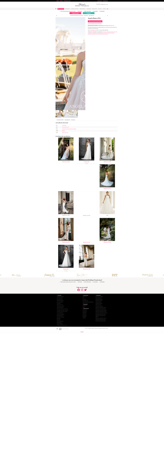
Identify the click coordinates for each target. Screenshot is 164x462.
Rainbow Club (85, 296)
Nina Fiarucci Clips (85, 300)
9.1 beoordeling (95, 11)
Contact (61, 0)
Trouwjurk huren (59, 322)
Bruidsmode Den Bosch (99, 299)
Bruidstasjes (84, 316)
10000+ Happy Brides (87, 11)
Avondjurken (59, 303)
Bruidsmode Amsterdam (99, 296)
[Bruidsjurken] (147, 275)
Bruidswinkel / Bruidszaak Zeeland (101, 320)
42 (67, 127)
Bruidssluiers (84, 312)
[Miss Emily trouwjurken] (49, 275)
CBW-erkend (80, 11)
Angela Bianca (86, 15)
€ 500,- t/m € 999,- (60, 299)
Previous (0, 275)
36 (63, 127)
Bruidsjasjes (84, 313)
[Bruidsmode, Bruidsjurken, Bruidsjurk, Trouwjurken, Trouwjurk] (56, 9)
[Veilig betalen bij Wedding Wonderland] (64, 329)
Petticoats (84, 317)
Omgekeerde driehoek (65, 128)
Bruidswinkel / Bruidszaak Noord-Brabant (100, 316)
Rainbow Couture (85, 303)
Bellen (58, 0)
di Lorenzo (84, 305)
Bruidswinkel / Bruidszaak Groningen (101, 311)
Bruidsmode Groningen (99, 303)
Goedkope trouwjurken (60, 296)
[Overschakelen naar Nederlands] (81, 331)
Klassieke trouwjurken (60, 321)
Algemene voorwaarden (98, 328)
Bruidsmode (58, 318)
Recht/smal (71, 128)
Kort (67, 132)
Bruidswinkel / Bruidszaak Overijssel (101, 318)
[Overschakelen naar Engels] (83, 331)
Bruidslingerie (85, 311)
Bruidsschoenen (85, 309)
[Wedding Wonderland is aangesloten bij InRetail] (57, 329)
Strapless (63, 130)
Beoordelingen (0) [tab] (67, 119)
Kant (65, 132)
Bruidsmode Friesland (99, 300)
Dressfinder (89, 13)
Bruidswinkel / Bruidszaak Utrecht (101, 319)
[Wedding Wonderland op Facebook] (78, 289)
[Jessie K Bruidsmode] (82, 275)
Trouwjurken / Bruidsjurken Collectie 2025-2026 (76, 15)
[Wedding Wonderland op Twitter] (85, 289)
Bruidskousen (85, 315)
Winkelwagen (106, 0)
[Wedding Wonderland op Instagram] (82, 289)
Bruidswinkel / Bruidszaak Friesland (101, 307)
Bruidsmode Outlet (98, 304)
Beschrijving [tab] (73, 119)
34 (62, 127)
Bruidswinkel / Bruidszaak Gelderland (101, 310)
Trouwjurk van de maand (60, 306)
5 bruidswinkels (102, 11)
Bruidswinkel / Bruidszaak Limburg (101, 314)
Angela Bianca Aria (91, 15)
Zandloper (74, 128)
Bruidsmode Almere (99, 297)
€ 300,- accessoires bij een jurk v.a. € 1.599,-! (68, 11)
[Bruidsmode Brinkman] (16, 275)
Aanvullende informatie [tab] (60, 119)
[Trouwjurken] (114, 275)
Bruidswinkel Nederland (99, 306)
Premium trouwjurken (60, 307)
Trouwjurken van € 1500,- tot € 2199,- (62, 310)
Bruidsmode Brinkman (60, 315)
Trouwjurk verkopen (60, 323)
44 (68, 127)
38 (64, 127)
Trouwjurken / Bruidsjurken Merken (62, 325)
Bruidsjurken (58, 319)
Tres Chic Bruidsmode (60, 312)
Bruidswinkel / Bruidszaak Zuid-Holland (101, 312)
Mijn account (100, 0)
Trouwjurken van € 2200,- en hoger (62, 311)
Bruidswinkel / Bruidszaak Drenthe (101, 308)
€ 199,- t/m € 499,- (60, 297)
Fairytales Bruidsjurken (60, 300)
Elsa (83, 297)
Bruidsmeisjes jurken (60, 304)
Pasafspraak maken (67, 0)
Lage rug (63, 132)
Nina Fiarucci (84, 299)
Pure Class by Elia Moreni (60, 314)
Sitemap (104, 328)
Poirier (84, 307)
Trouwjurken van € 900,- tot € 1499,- (62, 308)
